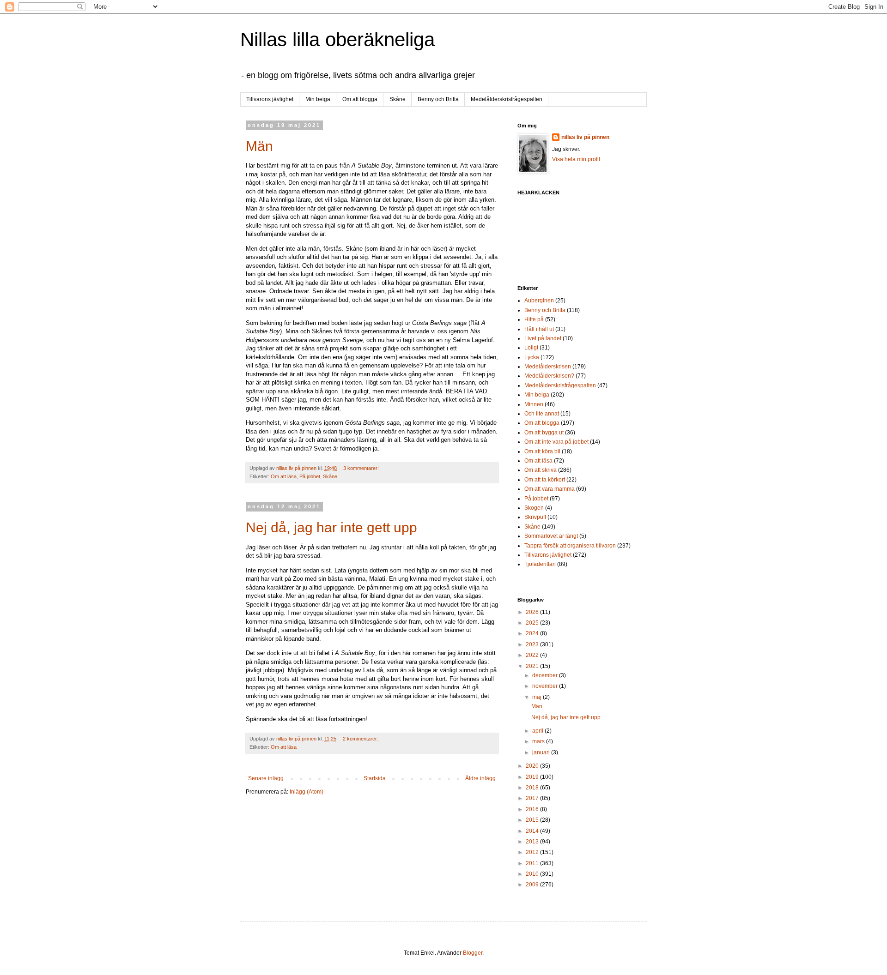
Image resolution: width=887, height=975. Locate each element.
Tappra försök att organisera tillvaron (570, 545)
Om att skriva (540, 470)
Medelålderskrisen (547, 366)
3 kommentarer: (361, 468)
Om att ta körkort (544, 479)
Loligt (531, 347)
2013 (533, 841)
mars (539, 741)
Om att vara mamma (549, 489)
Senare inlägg (266, 778)
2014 (533, 831)
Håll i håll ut (539, 329)
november (545, 686)
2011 (533, 863)
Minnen (533, 404)
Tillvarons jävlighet (269, 99)
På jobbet (309, 476)
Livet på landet (542, 338)
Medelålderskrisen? (549, 376)
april (538, 731)
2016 (533, 809)
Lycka (531, 357)
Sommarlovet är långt (551, 536)
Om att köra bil (542, 451)
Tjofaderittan (540, 564)
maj (537, 697)
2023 (533, 644)
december (545, 675)
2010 (533, 874)
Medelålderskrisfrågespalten (506, 99)
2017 (533, 798)
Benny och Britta (438, 99)
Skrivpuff (535, 517)
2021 (533, 666)
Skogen (534, 508)
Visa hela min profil (576, 159)
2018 (533, 787)
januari (541, 752)
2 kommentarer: (361, 738)
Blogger (472, 953)
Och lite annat (541, 413)
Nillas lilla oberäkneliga (337, 39)
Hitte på (534, 319)
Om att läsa (284, 476)
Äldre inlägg (480, 778)
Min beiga (317, 99)
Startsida (375, 778)
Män (259, 146)
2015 (533, 820)
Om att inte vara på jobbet (556, 442)
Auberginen (539, 300)
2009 (533, 884)
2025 (533, 623)
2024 (533, 633)
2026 (533, 612)
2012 (533, 852)
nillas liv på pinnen (585, 137)
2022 (533, 655)
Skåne (397, 99)
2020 (533, 766)
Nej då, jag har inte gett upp (331, 527)
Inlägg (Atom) (306, 791)
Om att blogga (359, 99)
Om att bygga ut (544, 432)
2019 (533, 777)
